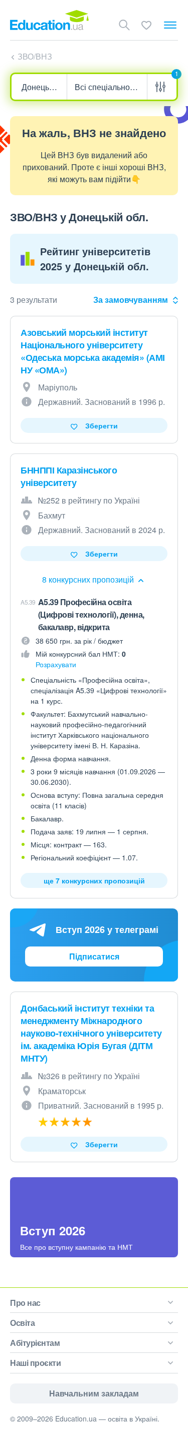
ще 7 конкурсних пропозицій (94, 880)
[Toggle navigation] (170, 25)
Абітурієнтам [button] (35, 1342)
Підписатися (94, 956)
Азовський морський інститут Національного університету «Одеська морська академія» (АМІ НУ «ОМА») (93, 351)
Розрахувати (56, 664)
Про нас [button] (25, 1302)
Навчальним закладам (94, 1393)
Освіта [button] (22, 1322)
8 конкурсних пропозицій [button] (89, 579)
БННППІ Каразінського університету (69, 476)
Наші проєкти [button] (35, 1362)
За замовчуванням (130, 299)
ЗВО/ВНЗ (35, 56)
